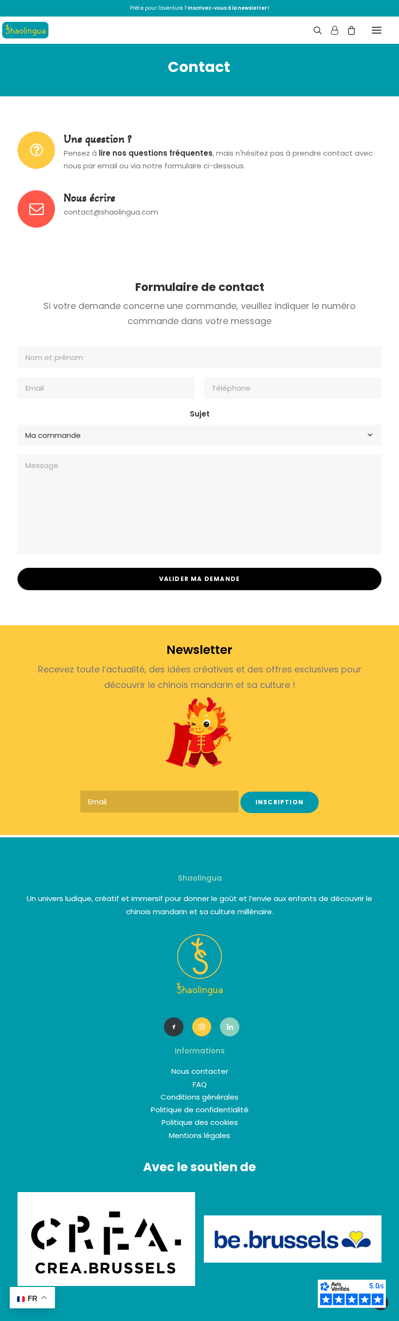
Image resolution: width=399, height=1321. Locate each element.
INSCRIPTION (279, 802)
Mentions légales (199, 1135)
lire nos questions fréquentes (156, 153)
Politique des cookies (200, 1122)
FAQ (200, 1084)
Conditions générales (199, 1097)
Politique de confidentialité (200, 1109)
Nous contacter (199, 1071)
